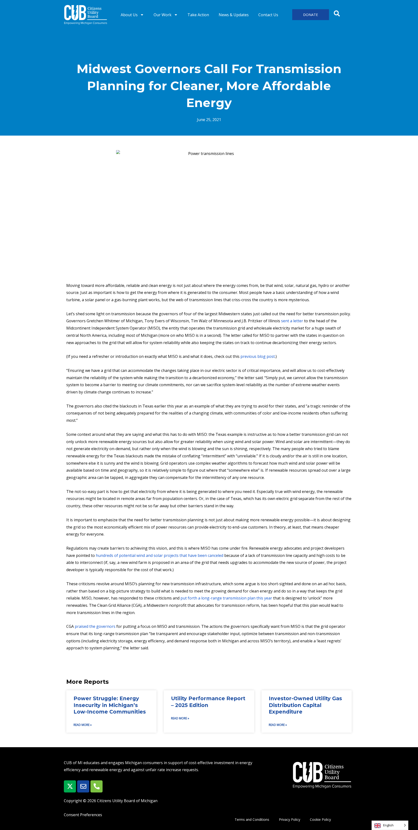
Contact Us (268, 14)
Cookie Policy (320, 819)
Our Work (163, 14)
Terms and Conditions (252, 819)
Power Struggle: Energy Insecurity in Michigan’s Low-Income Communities (110, 705)
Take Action (198, 14)
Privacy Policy (289, 819)
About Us (129, 14)
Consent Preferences (83, 814)
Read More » (83, 725)
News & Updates (234, 14)
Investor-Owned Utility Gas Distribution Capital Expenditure (305, 705)
